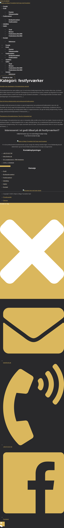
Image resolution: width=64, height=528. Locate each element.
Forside (5, 6)
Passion (11, 12)
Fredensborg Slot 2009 (15, 33)
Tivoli (10, 29)
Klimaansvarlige (13, 14)
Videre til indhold (4, 1)
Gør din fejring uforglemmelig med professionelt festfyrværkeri (17, 101)
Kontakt (5, 38)
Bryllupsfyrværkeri (14, 19)
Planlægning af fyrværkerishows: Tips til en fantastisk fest (16, 116)
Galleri (5, 26)
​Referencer (12, 41)
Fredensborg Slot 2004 (15, 36)
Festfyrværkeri (7, 16)
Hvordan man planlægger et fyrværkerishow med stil (14, 86)
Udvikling (6, 24)
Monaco (11, 31)
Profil (4, 8)
